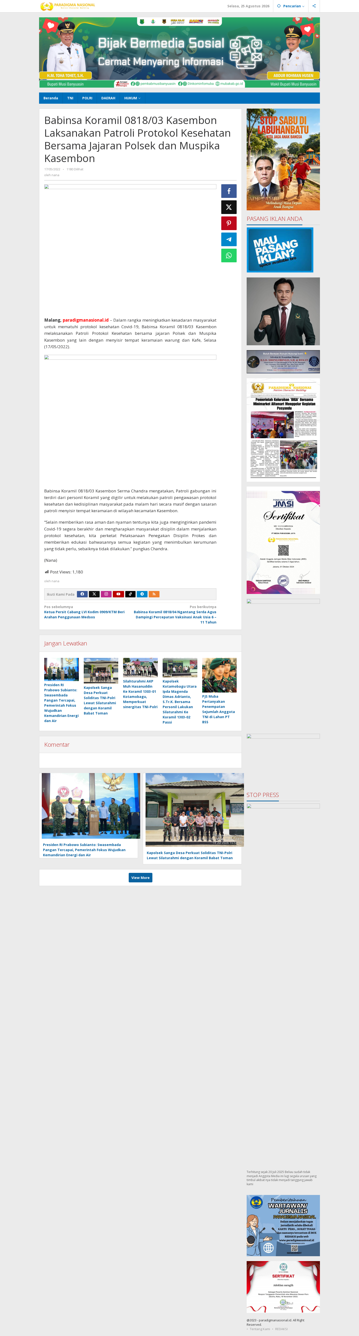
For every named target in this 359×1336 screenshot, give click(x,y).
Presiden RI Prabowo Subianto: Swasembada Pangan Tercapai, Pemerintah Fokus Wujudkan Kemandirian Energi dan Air (84, 849)
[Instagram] (106, 594)
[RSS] (154, 594)
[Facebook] (82, 594)
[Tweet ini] (229, 207)
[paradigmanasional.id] (67, 6)
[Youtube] (118, 594)
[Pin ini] (229, 223)
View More (140, 877)
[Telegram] (142, 594)
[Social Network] (314, 6)
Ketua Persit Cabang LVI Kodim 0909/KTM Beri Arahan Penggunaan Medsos (84, 611)
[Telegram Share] (229, 239)
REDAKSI (281, 1329)
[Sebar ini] (229, 191)
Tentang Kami (260, 1329)
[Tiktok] (130, 594)
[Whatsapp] (229, 255)
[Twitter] (94, 594)
